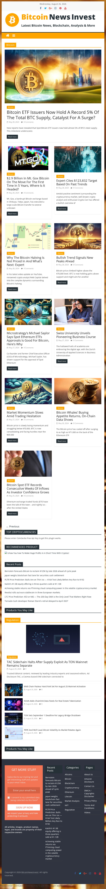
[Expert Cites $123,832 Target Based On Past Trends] (77, 147)
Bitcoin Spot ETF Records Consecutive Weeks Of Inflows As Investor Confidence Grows (28, 488)
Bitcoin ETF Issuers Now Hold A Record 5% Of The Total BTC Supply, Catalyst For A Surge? (53, 114)
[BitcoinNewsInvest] (8, 35)
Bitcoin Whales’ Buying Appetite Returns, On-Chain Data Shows (75, 416)
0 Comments (28, 122)
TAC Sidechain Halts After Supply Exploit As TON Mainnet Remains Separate (47, 663)
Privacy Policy (90, 800)
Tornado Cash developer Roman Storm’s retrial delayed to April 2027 (36, 601)
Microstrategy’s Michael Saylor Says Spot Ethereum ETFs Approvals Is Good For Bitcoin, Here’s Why (28, 338)
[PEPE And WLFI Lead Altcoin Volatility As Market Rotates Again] (14, 728)
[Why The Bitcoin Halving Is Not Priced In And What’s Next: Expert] (28, 224)
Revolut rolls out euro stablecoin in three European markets (32, 592)
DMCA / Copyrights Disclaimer (89, 793)
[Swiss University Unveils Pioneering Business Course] (77, 300)
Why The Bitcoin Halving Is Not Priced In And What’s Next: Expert (25, 261)
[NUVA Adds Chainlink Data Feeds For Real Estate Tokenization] (14, 699)
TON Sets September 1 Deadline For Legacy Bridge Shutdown (52, 715)
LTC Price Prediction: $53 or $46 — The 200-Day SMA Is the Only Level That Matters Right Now (48, 596)
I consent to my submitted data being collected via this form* (25, 799)
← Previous (12, 526)
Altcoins (68, 774)
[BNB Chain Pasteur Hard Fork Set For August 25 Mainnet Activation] (14, 685)
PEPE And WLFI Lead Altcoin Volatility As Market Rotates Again (52, 730)
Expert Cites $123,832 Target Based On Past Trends (76, 182)
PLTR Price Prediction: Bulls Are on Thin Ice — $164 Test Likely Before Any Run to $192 (44, 579)
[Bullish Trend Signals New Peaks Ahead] (77, 224)
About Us (88, 774)
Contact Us (89, 786)
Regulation (12, 657)
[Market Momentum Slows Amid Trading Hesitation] (28, 379)
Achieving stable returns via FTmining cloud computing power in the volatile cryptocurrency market (51, 588)
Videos (87, 812)
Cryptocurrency (72, 787)
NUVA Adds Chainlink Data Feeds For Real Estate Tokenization (52, 701)
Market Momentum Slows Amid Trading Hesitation (25, 414)
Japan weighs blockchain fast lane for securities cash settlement (34, 575)
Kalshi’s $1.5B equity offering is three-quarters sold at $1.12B (33, 584)
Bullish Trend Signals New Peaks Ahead (74, 259)
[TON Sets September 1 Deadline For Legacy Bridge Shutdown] (14, 714)
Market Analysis (72, 801)
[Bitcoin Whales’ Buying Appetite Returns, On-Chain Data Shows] (77, 379)
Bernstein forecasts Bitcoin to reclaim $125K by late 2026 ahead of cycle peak (40, 571)
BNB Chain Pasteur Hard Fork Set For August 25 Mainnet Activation (55, 686)
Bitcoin (10, 107)
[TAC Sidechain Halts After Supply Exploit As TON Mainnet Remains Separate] (53, 626)
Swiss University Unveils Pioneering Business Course (76, 335)
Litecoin (68, 796)
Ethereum (69, 792)
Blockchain (70, 783)
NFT (66, 805)
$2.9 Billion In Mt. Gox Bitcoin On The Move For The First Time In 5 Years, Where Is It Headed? (28, 183)
